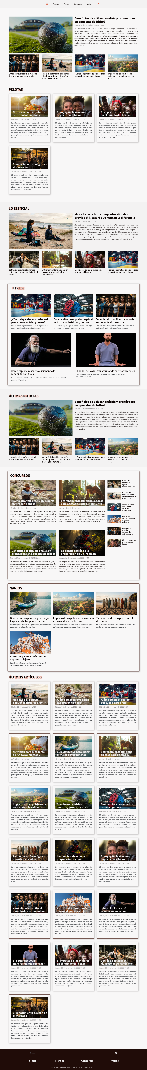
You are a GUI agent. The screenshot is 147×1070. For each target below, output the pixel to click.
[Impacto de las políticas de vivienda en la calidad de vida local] (123, 63)
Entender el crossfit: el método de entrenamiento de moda (23, 74)
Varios (89, 4)
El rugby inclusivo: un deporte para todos (71, 113)
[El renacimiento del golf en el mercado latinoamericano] (29, 159)
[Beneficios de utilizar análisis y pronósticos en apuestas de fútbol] (40, 35)
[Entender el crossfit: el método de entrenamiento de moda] (24, 63)
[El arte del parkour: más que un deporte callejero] (114, 519)
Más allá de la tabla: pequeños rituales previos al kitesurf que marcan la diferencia (56, 76)
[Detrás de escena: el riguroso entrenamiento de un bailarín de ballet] (24, 259)
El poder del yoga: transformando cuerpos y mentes (105, 371)
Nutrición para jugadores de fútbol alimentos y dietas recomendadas (29, 115)
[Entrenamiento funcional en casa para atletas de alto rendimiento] (57, 259)
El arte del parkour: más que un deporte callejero (128, 519)
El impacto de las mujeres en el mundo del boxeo (117, 113)
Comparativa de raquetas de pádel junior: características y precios (73, 320)
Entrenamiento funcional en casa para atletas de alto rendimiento (55, 272)
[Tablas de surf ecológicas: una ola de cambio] (116, 604)
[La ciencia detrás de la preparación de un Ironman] (82, 543)
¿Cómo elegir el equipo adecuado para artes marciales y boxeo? (90, 74)
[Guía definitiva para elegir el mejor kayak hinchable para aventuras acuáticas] (30, 604)
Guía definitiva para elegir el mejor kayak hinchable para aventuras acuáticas (30, 621)
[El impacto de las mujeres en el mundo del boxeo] (117, 106)
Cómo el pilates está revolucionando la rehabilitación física (33, 372)
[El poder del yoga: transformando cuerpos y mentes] (106, 350)
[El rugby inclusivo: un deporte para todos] (73, 106)
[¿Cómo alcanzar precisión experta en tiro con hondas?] (33, 493)
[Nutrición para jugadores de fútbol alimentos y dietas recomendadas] (29, 106)
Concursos (78, 4)
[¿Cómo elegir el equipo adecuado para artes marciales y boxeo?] (90, 63)
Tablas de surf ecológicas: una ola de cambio (115, 619)
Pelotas (56, 4)
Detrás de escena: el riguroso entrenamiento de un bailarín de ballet (24, 272)
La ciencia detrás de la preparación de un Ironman (78, 552)
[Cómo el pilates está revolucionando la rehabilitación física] (41, 350)
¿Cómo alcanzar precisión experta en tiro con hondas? (33, 502)
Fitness (66, 4)
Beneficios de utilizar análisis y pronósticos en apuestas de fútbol (104, 20)
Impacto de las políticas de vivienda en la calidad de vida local (121, 76)
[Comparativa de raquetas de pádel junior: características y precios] (74, 305)
